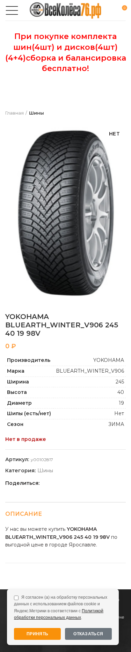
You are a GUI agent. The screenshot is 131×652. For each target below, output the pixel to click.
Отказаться (88, 633)
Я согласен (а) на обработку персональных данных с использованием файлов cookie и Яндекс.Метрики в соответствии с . (60, 607)
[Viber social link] (95, 483)
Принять (37, 633)
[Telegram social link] (87, 483)
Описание (23, 514)
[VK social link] (79, 483)
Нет (119, 413)
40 (120, 392)
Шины (36, 113)
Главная (14, 113)
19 (121, 403)
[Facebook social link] (47, 483)
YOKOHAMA (108, 360)
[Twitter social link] (55, 483)
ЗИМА (116, 424)
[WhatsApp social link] (71, 483)
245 (120, 382)
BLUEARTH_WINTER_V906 (90, 371)
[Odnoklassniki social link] (63, 483)
